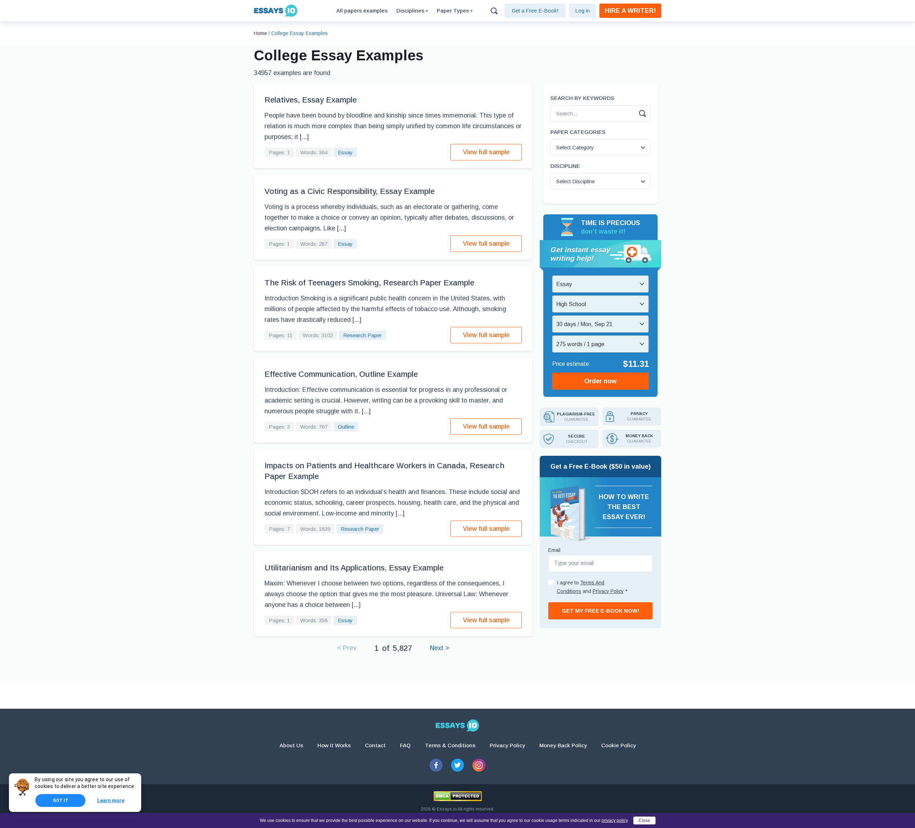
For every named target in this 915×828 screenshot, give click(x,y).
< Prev (346, 648)
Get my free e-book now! (600, 611)
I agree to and (592, 587)
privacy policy (615, 820)
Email (554, 550)
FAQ (405, 745)
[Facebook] (436, 765)
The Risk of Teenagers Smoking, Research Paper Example (369, 282)
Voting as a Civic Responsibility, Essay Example (349, 191)
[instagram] (479, 765)
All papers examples (361, 11)
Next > (439, 648)
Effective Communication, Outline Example (341, 374)
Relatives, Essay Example (310, 99)
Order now (600, 381)
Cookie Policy (618, 745)
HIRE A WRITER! (630, 10)
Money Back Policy (563, 745)
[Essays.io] (457, 725)
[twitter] (457, 765)
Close (644, 820)
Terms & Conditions (450, 745)
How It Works (334, 745)
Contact (375, 745)
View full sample (486, 152)
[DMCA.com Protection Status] (458, 796)
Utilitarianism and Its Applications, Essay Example (354, 567)
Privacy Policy (507, 745)
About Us (291, 745)
